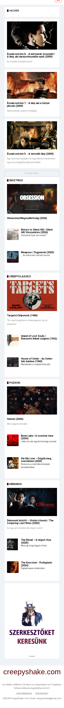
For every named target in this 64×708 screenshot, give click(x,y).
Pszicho (14, 382)
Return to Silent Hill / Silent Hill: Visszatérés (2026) (37, 231)
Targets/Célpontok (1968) (22, 315)
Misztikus (16, 180)
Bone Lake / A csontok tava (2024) (37, 437)
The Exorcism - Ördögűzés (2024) (36, 564)
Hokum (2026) (15, 418)
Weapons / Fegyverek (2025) (37, 252)
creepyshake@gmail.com (48, 698)
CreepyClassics (20, 276)
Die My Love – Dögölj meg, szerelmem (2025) (36, 460)
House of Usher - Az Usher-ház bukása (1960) (37, 360)
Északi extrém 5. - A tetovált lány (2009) (30, 153)
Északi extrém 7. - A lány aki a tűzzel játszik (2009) (28, 104)
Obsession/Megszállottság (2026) (27, 218)
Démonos (15, 484)
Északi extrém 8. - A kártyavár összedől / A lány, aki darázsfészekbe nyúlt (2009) (31, 55)
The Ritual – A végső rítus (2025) (36, 541)
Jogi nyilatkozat (24, 693)
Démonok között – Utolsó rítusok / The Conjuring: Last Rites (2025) (30, 522)
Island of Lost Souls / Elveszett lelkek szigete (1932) (39, 337)
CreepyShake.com (20, 698)
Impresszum (41, 693)
